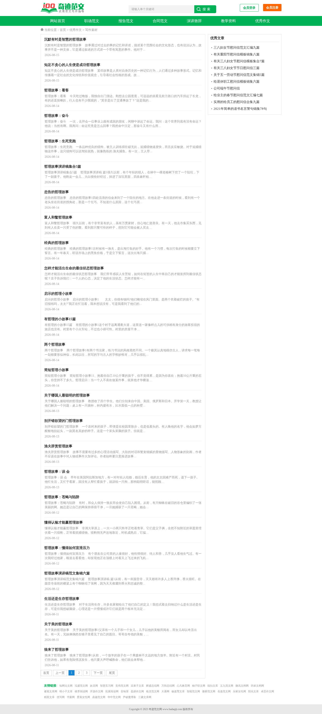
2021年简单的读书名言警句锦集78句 (240, 108)
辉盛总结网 (152, 685)
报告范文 (126, 21)
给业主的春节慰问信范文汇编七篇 (238, 95)
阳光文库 (253, 691)
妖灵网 (94, 685)
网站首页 (57, 21)
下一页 (98, 673)
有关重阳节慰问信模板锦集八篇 (237, 54)
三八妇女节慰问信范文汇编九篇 (237, 47)
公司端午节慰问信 (227, 88)
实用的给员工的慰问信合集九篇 (237, 102)
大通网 (165, 691)
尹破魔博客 (129, 697)
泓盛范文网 (81, 685)
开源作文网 (96, 691)
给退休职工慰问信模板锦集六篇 (237, 81)
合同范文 (160, 21)
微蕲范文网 (208, 691)
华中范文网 (114, 697)
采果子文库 (137, 685)
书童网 (71, 697)
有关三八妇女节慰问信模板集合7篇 (239, 61)
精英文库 (49, 697)
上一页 (60, 673)
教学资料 (228, 21)
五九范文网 (226, 685)
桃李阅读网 (81, 691)
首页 (63, 30)
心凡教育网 (183, 685)
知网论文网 (66, 685)
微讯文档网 (242, 685)
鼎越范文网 (98, 697)
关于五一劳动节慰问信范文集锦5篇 (239, 74)
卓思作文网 (267, 691)
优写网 (61, 697)
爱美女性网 (83, 697)
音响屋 (125, 691)
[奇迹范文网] (64, 8)
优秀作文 (262, 21)
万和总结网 (168, 685)
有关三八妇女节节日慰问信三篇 (237, 68)
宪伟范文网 (122, 685)
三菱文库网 (144, 697)
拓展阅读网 (112, 691)
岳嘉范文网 (224, 691)
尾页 (112, 673)
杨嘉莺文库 (178, 691)
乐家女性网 (239, 691)
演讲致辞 (194, 21)
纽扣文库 (212, 685)
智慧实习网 (106, 685)
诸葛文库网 (50, 691)
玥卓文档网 (257, 685)
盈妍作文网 (137, 691)
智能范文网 (193, 691)
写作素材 (91, 30)
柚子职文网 (198, 685)
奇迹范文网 (155, 709)
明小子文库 (66, 691)
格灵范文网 (152, 691)
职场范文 (91, 21)
